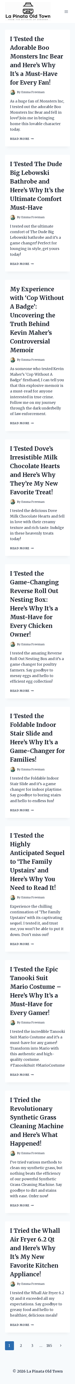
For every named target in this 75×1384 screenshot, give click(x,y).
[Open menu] (66, 11)
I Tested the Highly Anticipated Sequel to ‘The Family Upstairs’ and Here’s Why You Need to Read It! (37, 862)
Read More (22, 139)
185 (49, 1345)
